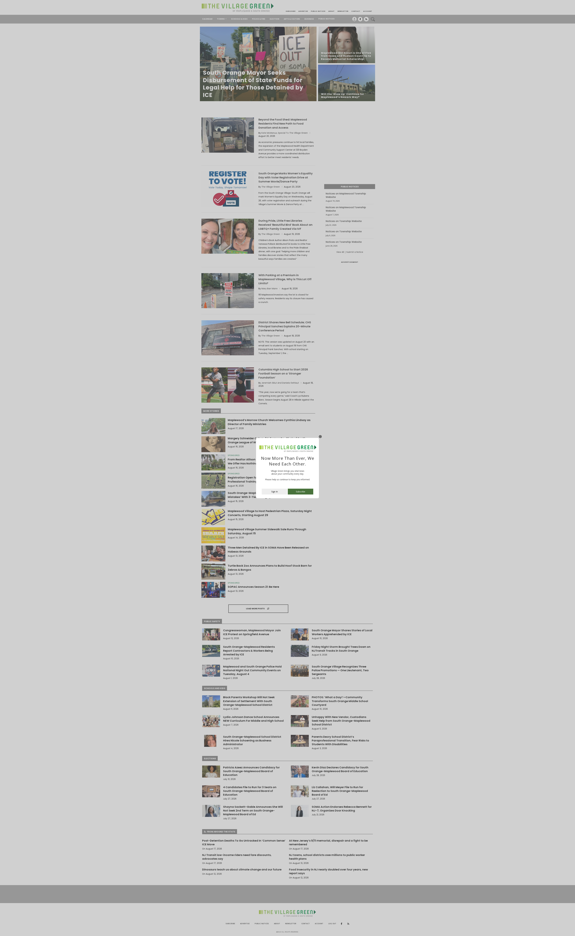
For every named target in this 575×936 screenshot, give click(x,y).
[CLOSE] (320, 436)
